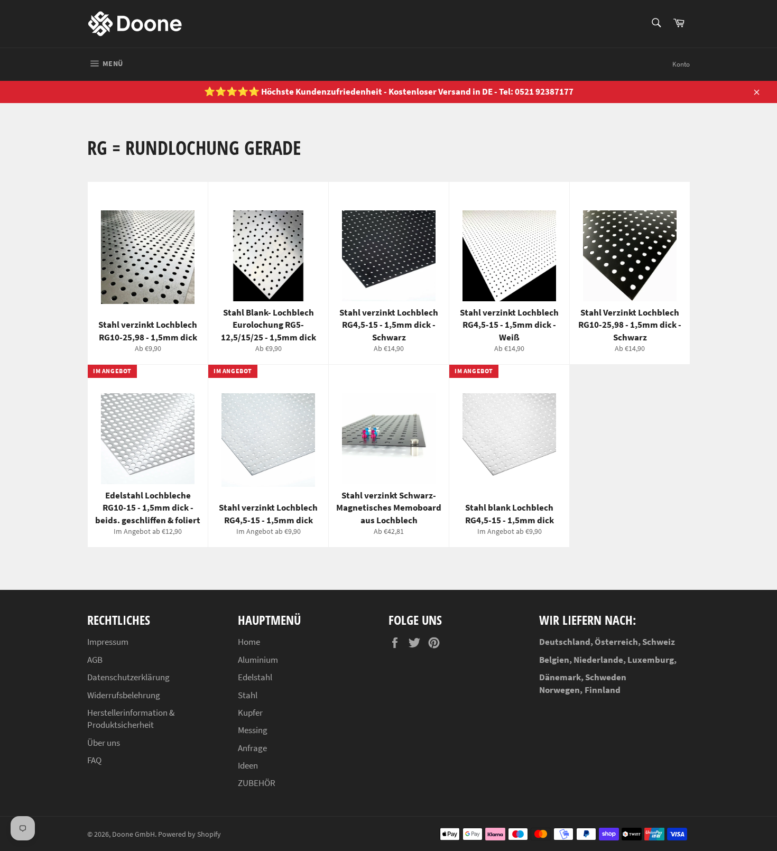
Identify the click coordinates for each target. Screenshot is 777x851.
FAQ (94, 760)
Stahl (247, 695)
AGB (95, 659)
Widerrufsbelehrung (123, 695)
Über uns (103, 742)
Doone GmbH (133, 834)
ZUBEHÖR (256, 783)
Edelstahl (255, 677)
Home (249, 642)
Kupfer (250, 712)
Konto (681, 64)
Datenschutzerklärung (128, 677)
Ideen (248, 765)
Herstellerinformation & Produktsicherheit (130, 718)
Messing (252, 730)
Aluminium (258, 659)
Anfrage (252, 748)
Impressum (107, 642)
